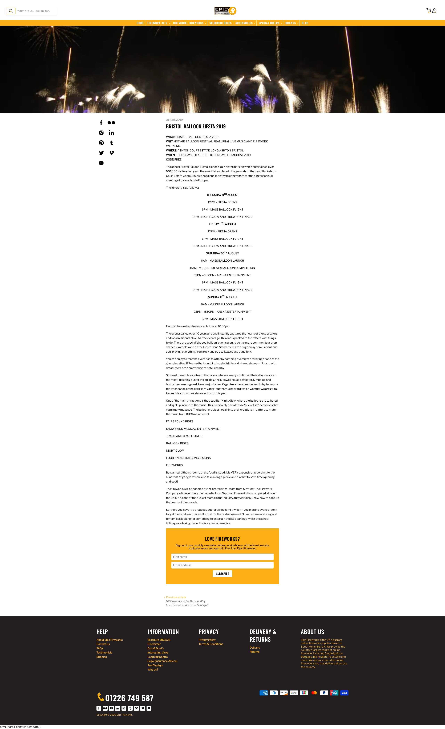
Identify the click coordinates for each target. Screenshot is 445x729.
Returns (255, 651)
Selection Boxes (220, 23)
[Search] (10, 11)
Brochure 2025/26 (159, 639)
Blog (305, 23)
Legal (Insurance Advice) (162, 661)
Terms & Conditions (211, 644)
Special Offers (269, 23)
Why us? (153, 669)
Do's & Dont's (156, 648)
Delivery (255, 647)
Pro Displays (155, 665)
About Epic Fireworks (109, 639)
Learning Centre (158, 656)
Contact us (103, 644)
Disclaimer (154, 644)
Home (140, 23)
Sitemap (101, 656)
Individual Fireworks (188, 23)
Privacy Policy (207, 639)
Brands (291, 23)
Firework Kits (157, 23)
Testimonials (104, 652)
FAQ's (99, 648)
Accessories (244, 23)
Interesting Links (158, 652)
